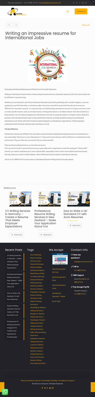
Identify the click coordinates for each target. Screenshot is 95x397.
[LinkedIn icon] (83, 3)
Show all (86, 25)
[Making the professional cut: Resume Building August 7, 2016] (2, 387)
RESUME (81, 279)
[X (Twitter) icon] (77, 3)
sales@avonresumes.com (83, 262)
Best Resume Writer (37, 273)
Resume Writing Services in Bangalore (38, 311)
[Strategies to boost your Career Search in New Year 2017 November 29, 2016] (93, 387)
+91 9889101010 (80, 270)
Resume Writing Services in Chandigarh (37, 317)
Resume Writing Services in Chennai (37, 323)
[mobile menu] (68, 11)
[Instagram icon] (86, 3)
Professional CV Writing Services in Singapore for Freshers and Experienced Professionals (13, 329)
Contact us (81, 11)
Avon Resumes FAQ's (38, 363)
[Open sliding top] (92, 3)
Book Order (56, 301)
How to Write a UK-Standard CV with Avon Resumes (76, 214)
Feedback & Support (67, 380)
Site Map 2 (55, 380)
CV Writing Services (37, 276)
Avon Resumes (35, 255)
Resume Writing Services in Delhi (36, 329)
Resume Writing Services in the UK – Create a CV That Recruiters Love (14, 310)
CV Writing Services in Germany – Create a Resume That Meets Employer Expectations (17, 218)
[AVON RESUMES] (17, 11)
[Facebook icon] (73, 3)
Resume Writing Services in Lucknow (37, 342)
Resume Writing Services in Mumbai (36, 348)
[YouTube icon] (80, 3)
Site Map (47, 380)
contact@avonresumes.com (51, 3)
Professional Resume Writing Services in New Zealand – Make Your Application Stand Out (45, 218)
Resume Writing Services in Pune (36, 354)
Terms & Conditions (28, 380)
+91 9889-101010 (32, 3)
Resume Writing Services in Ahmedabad (36, 304)
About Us (39, 380)
